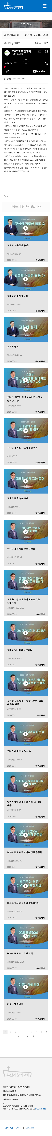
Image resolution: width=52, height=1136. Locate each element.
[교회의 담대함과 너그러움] (26, 632)
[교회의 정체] (26, 329)
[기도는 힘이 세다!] (26, 986)
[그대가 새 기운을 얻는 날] (26, 734)
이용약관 (29, 1128)
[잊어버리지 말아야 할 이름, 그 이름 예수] (26, 784)
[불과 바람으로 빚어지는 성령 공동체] (26, 835)
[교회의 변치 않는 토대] (26, 481)
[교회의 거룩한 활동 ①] (26, 278)
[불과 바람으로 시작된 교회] (26, 936)
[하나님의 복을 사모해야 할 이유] (26, 430)
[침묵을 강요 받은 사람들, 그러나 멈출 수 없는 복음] (26, 683)
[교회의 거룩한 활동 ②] (26, 228)
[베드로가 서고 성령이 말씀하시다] (26, 885)
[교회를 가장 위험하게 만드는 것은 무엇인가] (26, 582)
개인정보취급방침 (13, 1128)
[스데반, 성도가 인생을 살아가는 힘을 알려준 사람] (26, 380)
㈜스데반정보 (40, 1109)
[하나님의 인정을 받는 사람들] (26, 531)
